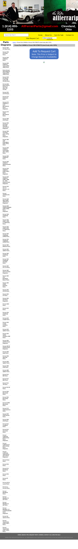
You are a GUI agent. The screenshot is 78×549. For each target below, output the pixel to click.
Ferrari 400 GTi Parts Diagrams (6, 300)
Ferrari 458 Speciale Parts (6, 357)
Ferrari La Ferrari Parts (6, 487)
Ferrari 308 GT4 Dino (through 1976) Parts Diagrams (6, 125)
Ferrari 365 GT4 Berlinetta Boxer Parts (6, 278)
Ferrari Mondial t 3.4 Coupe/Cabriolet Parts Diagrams (7, 510)
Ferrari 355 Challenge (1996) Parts (6, 235)
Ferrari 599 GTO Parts (6, 420)
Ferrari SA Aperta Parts (6, 517)
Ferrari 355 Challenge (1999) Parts (6, 241)
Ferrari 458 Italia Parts (6, 352)
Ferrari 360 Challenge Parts (6, 255)
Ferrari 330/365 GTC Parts (6, 195)
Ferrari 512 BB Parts (6, 375)
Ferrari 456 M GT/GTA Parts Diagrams (6, 348)
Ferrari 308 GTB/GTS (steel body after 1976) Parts (6, 150)
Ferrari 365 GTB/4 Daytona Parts (6, 285)
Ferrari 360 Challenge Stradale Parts (6, 261)
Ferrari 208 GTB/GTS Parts (6, 59)
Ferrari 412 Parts (6, 309)
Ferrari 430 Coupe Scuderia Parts (6, 324)
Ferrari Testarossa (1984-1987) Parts (6, 522)
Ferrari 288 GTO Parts (6, 119)
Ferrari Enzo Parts (6, 460)
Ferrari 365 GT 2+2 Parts (6, 266)
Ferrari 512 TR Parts (6, 383)
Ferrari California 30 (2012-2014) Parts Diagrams (6, 446)
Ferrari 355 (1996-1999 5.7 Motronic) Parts (6, 228)
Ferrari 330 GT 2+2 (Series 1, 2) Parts (6, 188)
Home (40, 35)
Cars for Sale (58, 35)
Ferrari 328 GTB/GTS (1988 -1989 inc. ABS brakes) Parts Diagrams (6, 180)
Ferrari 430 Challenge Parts (6, 314)
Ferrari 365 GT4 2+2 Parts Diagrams (6, 272)
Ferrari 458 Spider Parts (6, 362)
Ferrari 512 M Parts (6, 388)
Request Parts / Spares (36, 534)
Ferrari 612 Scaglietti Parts (6, 425)
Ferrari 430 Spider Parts (6, 330)
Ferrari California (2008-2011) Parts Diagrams (6, 437)
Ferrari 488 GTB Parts (6, 366)
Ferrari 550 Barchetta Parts (6, 399)
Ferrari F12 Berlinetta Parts (6, 470)
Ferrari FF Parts (5, 479)
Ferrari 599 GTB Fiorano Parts (6, 415)
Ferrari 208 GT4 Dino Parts (6, 53)
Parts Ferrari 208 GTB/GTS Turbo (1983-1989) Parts (6, 72)
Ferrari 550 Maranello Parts (6, 393)
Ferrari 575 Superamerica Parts (6, 410)
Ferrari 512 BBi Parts (6, 379)
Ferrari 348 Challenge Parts (6, 216)
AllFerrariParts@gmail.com (39, 26)
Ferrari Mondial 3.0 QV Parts (6, 498)
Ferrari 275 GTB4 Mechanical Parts (6, 114)
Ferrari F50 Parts (6, 474)
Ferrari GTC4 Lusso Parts (6, 483)
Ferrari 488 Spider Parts (6, 371)
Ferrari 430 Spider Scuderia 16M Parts (6, 335)
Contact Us (70, 35)
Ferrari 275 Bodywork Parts (6, 98)
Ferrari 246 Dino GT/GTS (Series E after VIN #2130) (6, 86)
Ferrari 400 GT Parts (6, 294)
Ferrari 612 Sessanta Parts (6, 431)
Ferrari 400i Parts (6, 304)
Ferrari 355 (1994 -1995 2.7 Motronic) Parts (6, 222)
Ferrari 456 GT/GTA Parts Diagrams (6, 342)
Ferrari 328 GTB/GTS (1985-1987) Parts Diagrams (6, 171)
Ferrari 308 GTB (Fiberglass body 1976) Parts (6, 142)
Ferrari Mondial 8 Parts (5, 493)
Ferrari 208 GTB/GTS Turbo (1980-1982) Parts (6, 65)
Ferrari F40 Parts (6, 465)
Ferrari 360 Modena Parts (6, 245)
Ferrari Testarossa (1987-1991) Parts (6, 529)
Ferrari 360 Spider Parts (6, 250)
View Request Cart (32, 38)
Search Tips (25, 534)
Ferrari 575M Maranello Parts (6, 404)
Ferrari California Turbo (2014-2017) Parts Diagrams (6, 454)
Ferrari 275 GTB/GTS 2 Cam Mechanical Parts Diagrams (6, 106)
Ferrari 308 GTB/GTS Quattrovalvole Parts (7, 163)
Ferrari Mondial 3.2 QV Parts (6, 504)
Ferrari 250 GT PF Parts (6, 93)
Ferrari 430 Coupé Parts (6, 319)
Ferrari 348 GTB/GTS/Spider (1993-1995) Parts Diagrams (7, 208)
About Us (48, 35)
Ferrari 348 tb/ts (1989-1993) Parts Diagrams (6, 201)
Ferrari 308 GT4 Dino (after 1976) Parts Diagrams (6, 134)
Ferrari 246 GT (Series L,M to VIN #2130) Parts (6, 79)
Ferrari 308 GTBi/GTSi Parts (6, 157)
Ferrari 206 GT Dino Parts (6, 48)
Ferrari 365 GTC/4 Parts (6, 290)
